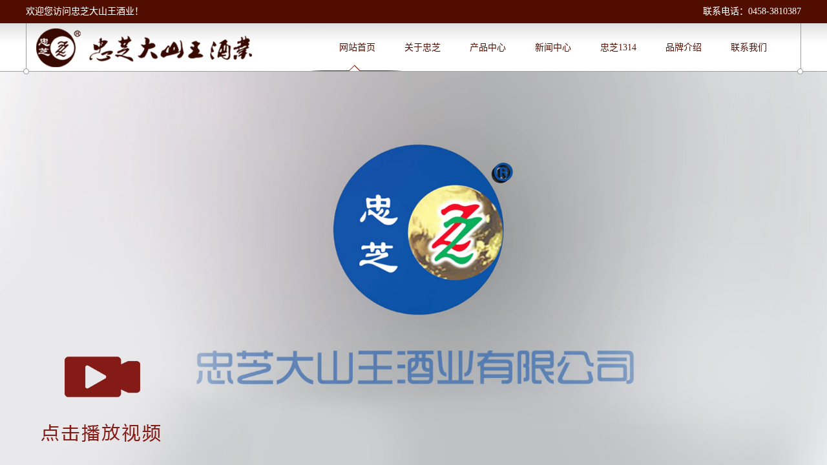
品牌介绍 (683, 47)
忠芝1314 (618, 47)
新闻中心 (553, 47)
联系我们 (749, 47)
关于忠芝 (422, 47)
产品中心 (488, 47)
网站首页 (357, 47)
